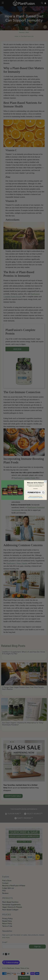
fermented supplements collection (35, 497)
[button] (35, 492)
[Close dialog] (45, 482)
